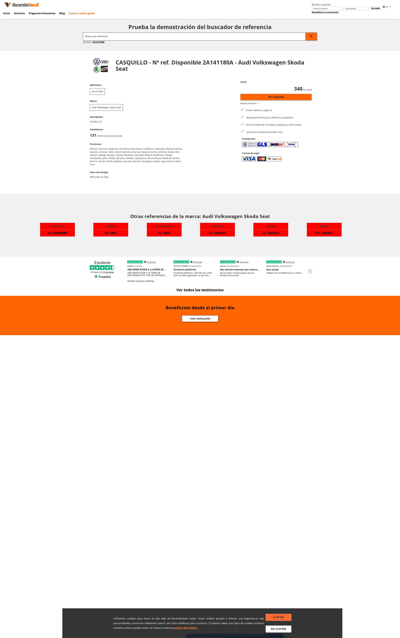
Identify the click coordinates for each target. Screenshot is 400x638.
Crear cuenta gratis (200, 318)
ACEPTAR (278, 617)
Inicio (6, 13)
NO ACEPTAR (278, 629)
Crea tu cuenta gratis (82, 13)
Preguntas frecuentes (42, 13)
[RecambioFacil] (22, 4)
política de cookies (185, 628)
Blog (62, 13)
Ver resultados (276, 96)
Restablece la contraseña (325, 12)
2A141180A (99, 41)
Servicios (19, 13)
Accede (375, 8)
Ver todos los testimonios (200, 289)
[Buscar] (311, 36)
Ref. (57, 233)
